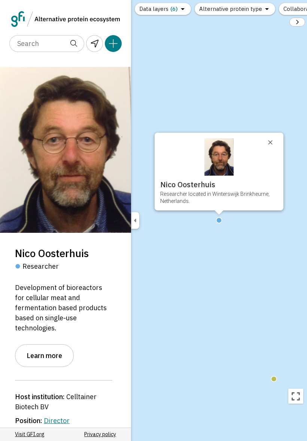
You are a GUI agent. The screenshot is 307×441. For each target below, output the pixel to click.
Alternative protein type (230, 8)
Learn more (44, 355)
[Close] (274, 142)
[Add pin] (113, 43)
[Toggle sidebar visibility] (135, 220)
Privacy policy (100, 434)
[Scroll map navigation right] (297, 22)
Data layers (158, 8)
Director (57, 420)
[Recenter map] (295, 396)
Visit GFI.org (30, 434)
